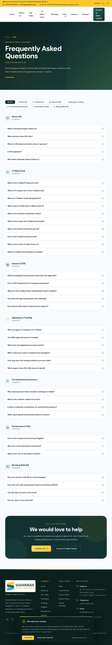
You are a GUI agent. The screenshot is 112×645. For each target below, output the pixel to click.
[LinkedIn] (103, 3)
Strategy (54, 14)
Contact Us (40, 548)
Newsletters (46, 611)
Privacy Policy (64, 595)
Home (12, 14)
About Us (21, 14)
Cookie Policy (64, 599)
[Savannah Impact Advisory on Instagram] (12, 619)
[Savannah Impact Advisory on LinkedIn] (7, 619)
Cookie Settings (62, 604)
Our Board (45, 599)
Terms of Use (64, 590)
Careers (74, 14)
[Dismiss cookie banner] (88, 620)
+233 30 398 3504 (87, 604)
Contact (85, 14)
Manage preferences (79, 638)
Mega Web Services (100, 633)
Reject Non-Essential (45, 638)
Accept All (28, 638)
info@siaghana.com (87, 612)
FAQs (65, 14)
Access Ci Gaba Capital (99, 14)
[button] (10, 102)
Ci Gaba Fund (42, 14)
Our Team (31, 14)
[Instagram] (107, 3)
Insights (44, 607)
